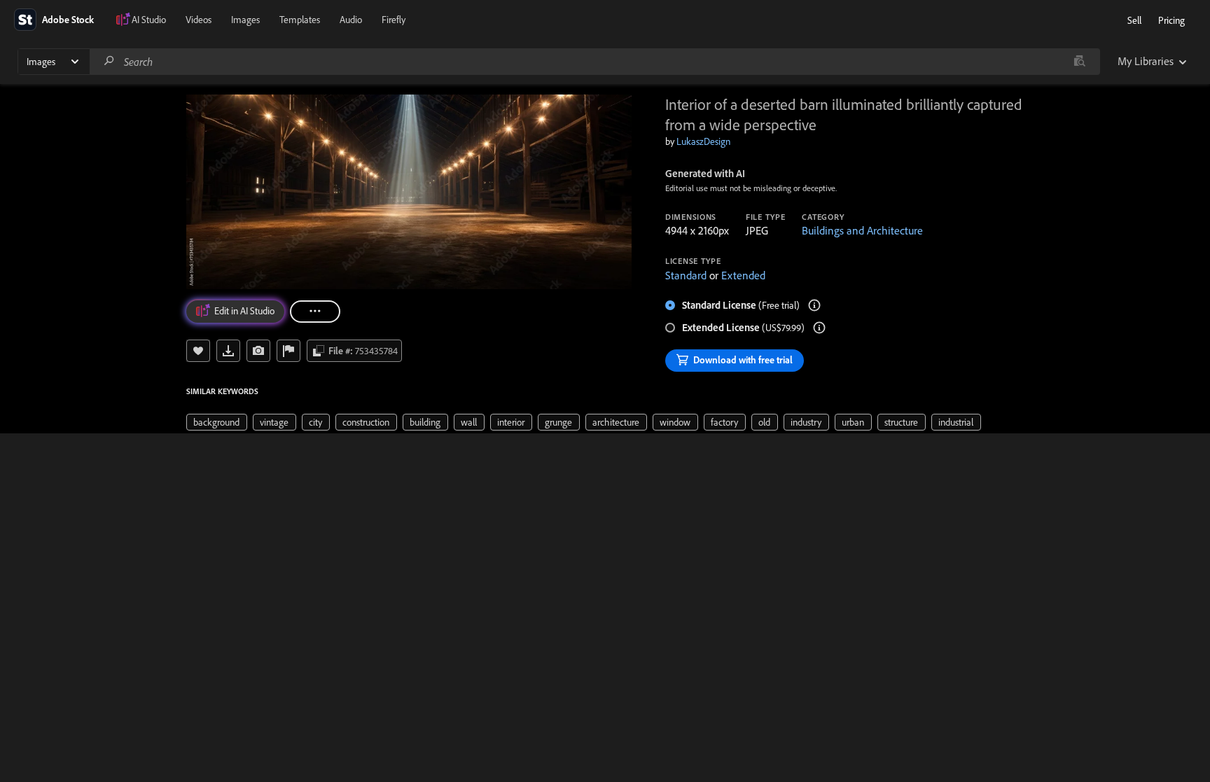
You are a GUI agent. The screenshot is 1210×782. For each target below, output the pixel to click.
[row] (216, 422)
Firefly (393, 19)
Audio (351, 19)
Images (245, 19)
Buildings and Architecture (862, 230)
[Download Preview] (228, 351)
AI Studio (149, 19)
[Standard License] (814, 305)
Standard (686, 275)
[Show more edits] (315, 311)
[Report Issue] (288, 351)
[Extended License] (819, 327)
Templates (299, 19)
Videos (198, 19)
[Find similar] (1079, 62)
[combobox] (594, 61)
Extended (743, 275)
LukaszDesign (703, 141)
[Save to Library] (198, 351)
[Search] (109, 61)
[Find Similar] (258, 351)
